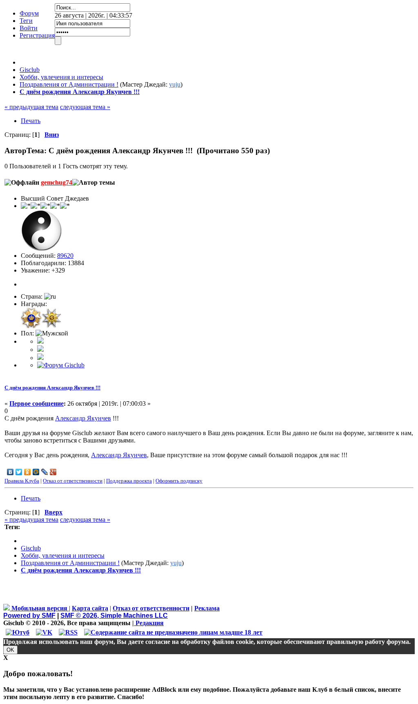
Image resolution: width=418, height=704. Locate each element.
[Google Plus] (53, 472)
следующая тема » (85, 106)
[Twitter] (19, 472)
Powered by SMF (29, 615)
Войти (29, 28)
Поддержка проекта (129, 481)
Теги (26, 20)
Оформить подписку (179, 481)
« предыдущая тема (31, 106)
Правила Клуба (21, 481)
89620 (65, 255)
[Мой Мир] (36, 472)
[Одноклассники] (27, 472)
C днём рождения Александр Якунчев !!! (52, 387)
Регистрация (37, 35)
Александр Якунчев (83, 418)
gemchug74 (56, 182)
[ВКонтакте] (10, 472)
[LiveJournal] (44, 472)
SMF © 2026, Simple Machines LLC (114, 615)
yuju (174, 84)
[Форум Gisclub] (60, 365)
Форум (29, 13)
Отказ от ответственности (72, 481)
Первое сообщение (36, 403)
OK (10, 650)
